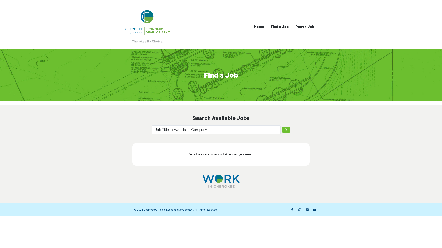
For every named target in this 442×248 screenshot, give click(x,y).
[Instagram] (299, 209)
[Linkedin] (307, 209)
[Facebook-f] (292, 209)
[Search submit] (286, 130)
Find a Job (280, 26)
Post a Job (305, 26)
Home (259, 26)
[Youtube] (314, 209)
